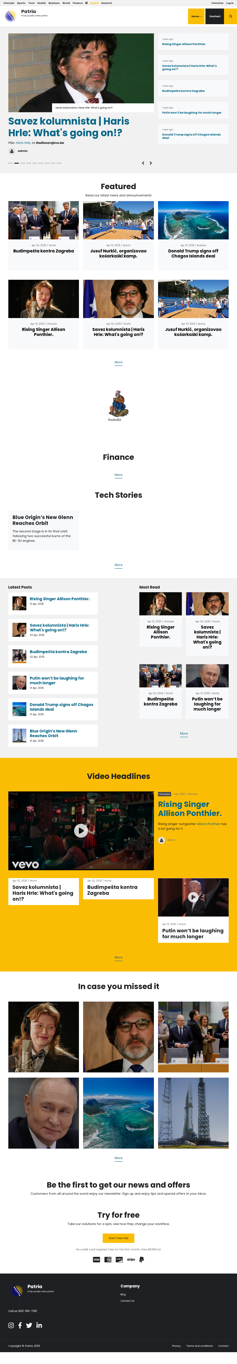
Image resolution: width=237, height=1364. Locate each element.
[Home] (10, 15)
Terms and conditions (199, 1346)
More (118, 362)
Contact (223, 1346)
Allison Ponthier (208, 824)
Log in (230, 3)
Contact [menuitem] (215, 16)
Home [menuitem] (197, 19)
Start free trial (118, 1238)
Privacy (176, 1346)
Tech (31, 3)
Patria (28, 11)
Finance (78, 3)
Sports (21, 3)
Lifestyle (8, 3)
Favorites (217, 3)
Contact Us (127, 1301)
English (94, 3)
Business (54, 3)
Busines (201, 245)
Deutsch (106, 3)
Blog (123, 1294)
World (66, 3)
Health (41, 3)
